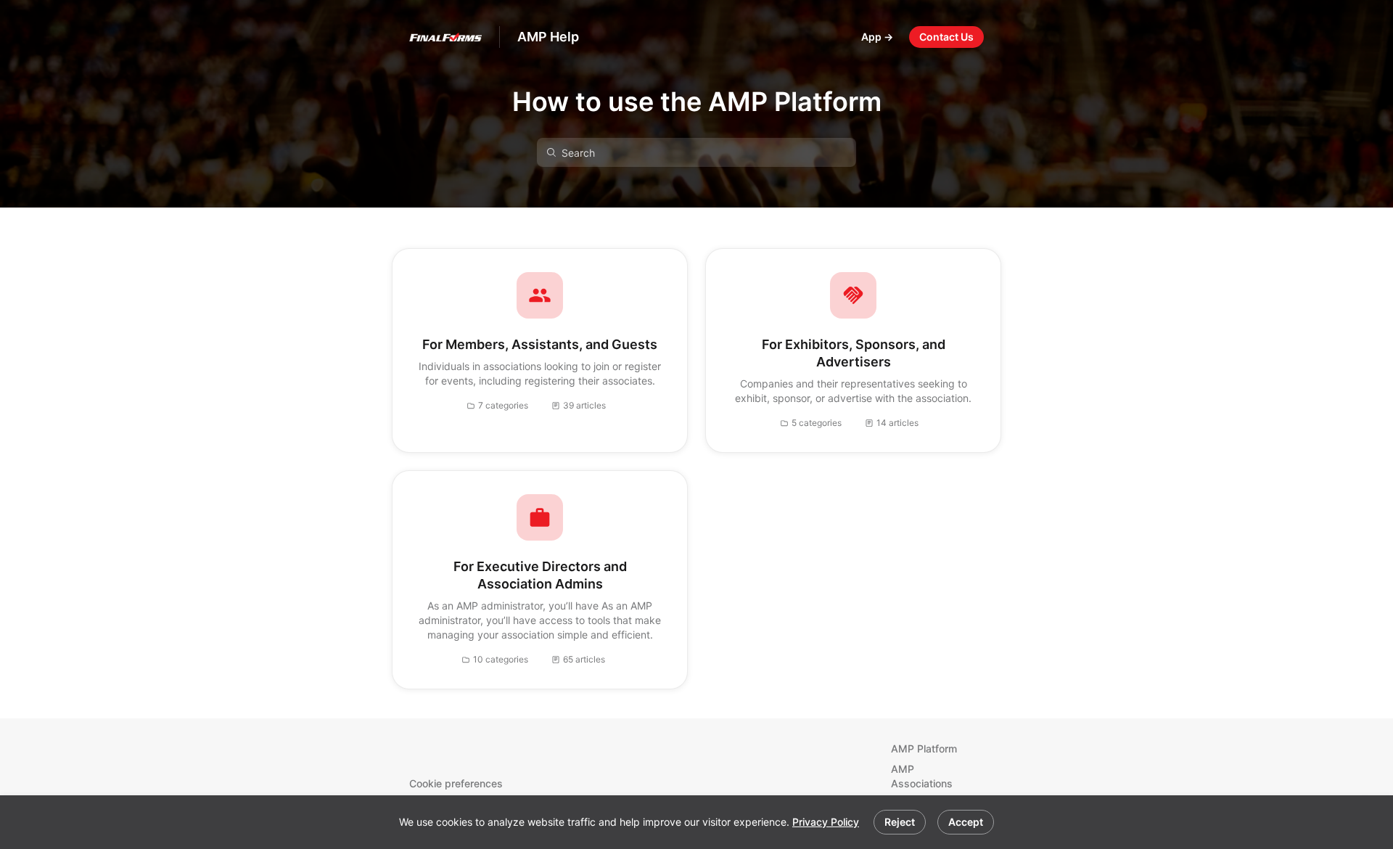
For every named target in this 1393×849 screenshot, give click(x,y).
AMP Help (548, 36)
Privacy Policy (825, 822)
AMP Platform (924, 748)
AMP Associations (922, 776)
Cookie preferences (456, 783)
